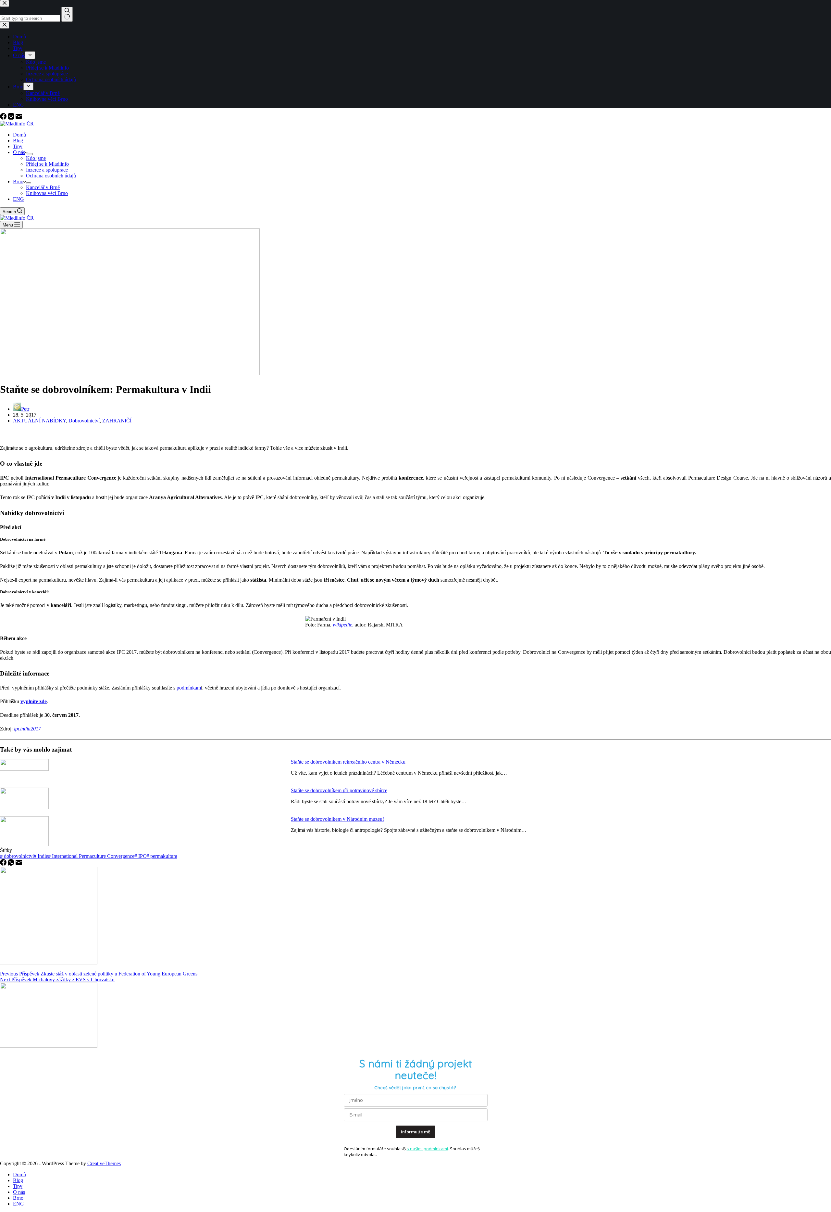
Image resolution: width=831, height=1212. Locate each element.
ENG (18, 199)
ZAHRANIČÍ (116, 420)
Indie (41, 856)
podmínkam (189, 687)
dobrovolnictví (17, 856)
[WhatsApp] (12, 864)
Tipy (17, 146)
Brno (18, 181)
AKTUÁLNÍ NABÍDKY (39, 420)
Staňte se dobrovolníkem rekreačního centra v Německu (348, 762)
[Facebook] (4, 118)
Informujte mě (415, 1132)
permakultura (161, 856)
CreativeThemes (104, 1163)
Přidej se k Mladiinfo (47, 164)
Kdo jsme (36, 158)
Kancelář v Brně (43, 187)
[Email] (19, 118)
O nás (19, 152)
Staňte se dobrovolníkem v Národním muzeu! (337, 819)
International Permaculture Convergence (91, 856)
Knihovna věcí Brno (47, 193)
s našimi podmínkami (427, 1149)
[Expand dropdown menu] (30, 154)
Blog (18, 140)
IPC (140, 856)
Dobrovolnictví (84, 420)
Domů (19, 134)
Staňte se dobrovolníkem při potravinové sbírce (339, 790)
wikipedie (342, 624)
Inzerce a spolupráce (47, 170)
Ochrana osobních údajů (51, 175)
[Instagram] (12, 118)
